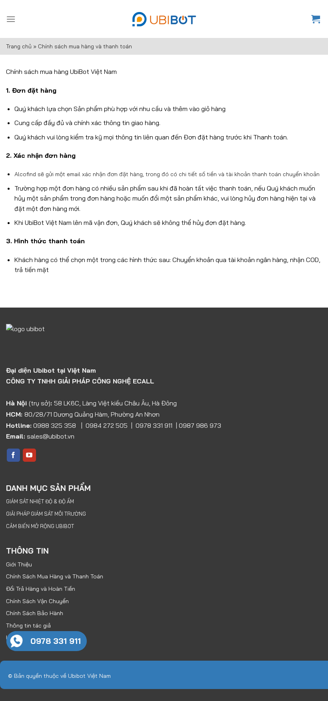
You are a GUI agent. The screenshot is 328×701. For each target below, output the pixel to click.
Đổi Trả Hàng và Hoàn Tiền (40, 588)
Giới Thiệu (19, 564)
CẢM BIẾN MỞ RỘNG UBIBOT (40, 526)
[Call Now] (16, 641)
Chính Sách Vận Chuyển (37, 601)
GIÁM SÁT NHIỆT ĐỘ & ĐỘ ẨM (40, 501)
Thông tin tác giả (28, 625)
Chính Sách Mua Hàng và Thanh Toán (54, 576)
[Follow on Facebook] (13, 455)
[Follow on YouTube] (29, 455)
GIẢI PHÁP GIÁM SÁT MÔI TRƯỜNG (46, 513)
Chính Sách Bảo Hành (34, 613)
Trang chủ (19, 46)
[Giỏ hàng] (316, 19)
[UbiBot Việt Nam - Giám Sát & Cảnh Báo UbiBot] (164, 19)
